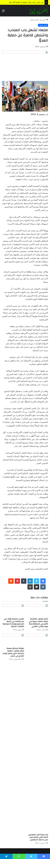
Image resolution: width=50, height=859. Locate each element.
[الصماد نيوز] (38, 11)
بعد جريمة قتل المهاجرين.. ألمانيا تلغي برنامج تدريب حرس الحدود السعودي (38, 837)
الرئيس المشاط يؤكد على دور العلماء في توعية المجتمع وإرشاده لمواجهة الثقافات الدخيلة (13, 622)
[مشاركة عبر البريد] (36, 587)
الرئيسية (43, 20)
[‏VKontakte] (43, 587)
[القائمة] (3, 12)
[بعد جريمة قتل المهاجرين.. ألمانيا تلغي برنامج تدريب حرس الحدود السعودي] (37, 733)
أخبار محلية (34, 20)
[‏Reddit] (11, 581)
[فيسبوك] (43, 581)
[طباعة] (30, 587)
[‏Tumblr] (23, 581)
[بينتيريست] (17, 581)
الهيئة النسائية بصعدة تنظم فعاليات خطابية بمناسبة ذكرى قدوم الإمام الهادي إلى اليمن (13, 652)
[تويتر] (36, 581)
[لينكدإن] (30, 581)
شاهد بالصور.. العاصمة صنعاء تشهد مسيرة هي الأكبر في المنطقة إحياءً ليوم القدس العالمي (38, 622)
